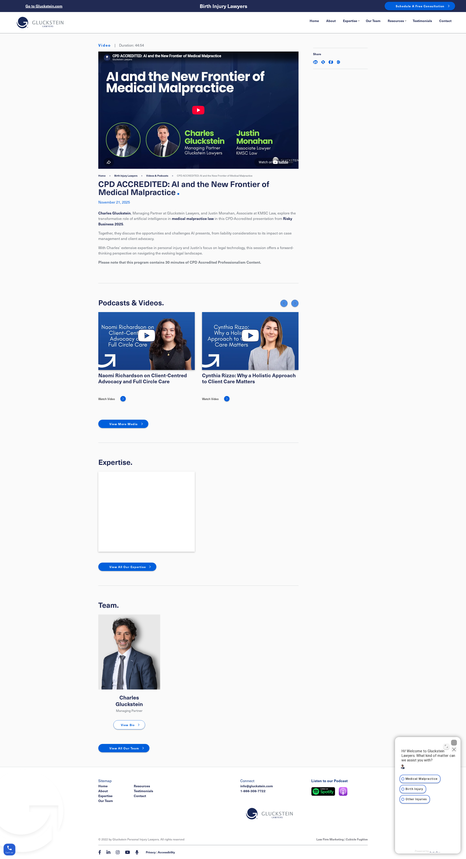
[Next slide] (295, 303)
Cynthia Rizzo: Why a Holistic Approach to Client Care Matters (249, 378)
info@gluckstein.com (256, 786)
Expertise (350, 20)
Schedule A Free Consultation (420, 6)
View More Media (123, 424)
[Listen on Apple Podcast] (343, 791)
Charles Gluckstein (114, 213)
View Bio (128, 725)
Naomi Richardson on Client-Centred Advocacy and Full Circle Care (142, 378)
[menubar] (380, 20)
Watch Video (106, 399)
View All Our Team (124, 748)
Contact (445, 20)
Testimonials (422, 20)
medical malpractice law (193, 218)
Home (314, 20)
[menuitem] (314, 20)
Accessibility (166, 852)
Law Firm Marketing (330, 839)
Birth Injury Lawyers (223, 6)
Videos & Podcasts (157, 175)
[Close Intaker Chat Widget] (454, 743)
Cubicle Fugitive (357, 839)
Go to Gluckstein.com (43, 6)
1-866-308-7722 (253, 791)
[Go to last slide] (284, 303)
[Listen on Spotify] (323, 791)
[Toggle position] (446, 746)
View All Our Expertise (127, 567)
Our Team (373, 20)
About (331, 20)
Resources (396, 20)
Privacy (151, 852)
